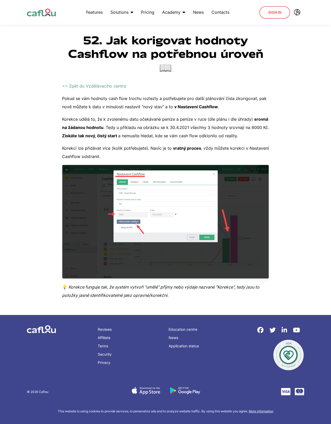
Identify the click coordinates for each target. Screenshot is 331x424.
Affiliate (104, 337)
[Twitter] (273, 330)
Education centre (183, 329)
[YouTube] (296, 330)
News (198, 12)
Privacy (104, 362)
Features (94, 12)
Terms (103, 346)
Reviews (105, 329)
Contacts (220, 12)
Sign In (274, 12)
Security (105, 354)
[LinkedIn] (285, 330)
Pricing (147, 12)
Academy (171, 12)
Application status (184, 346)
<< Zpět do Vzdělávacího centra (94, 86)
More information (261, 411)
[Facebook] (261, 330)
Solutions (119, 12)
